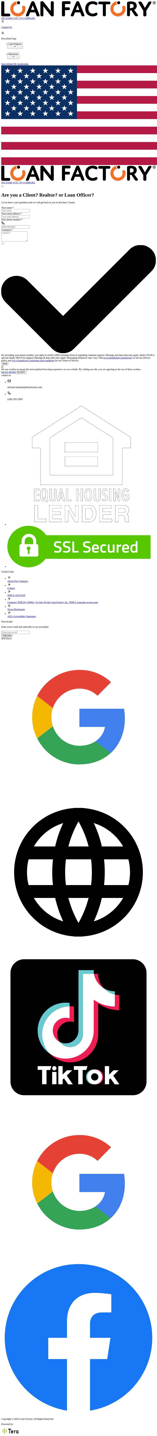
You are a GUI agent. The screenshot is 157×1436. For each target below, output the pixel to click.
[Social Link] (78, 793)
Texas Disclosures (16, 609)
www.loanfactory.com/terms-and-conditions (33, 360)
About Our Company (17, 581)
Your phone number (11, 219)
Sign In (4, 64)
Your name (7, 207)
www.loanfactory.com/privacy (118, 358)
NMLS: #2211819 (16, 595)
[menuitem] (15, 45)
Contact (11, 588)
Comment (7, 230)
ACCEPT (21, 372)
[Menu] (2, 186)
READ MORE (8, 372)
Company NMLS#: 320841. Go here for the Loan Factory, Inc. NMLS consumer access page (52, 602)
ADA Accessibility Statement (21, 616)
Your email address (11, 213)
